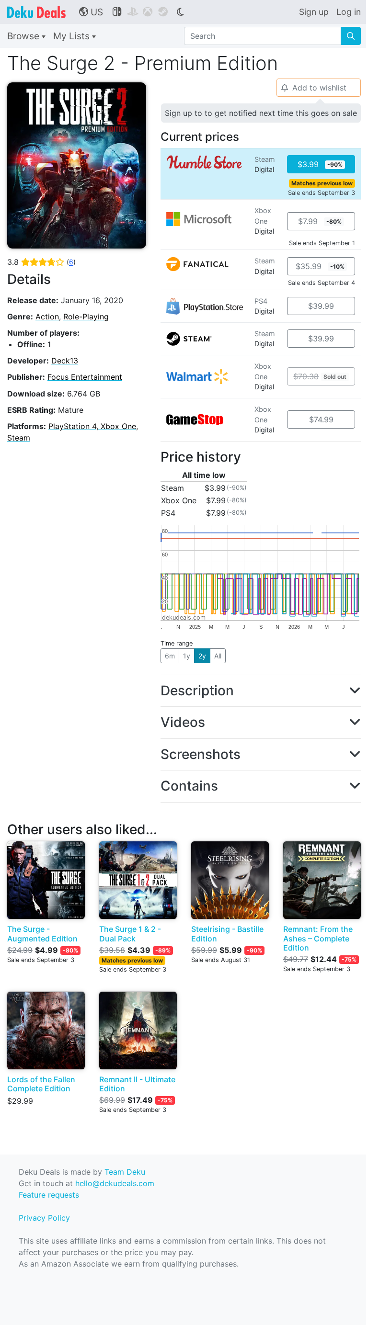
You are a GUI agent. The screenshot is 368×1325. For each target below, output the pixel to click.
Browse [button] (24, 36)
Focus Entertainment (84, 377)
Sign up (314, 12)
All (217, 656)
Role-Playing (86, 316)
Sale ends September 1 (322, 243)
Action (47, 316)
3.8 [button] (41, 262)
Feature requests (49, 1195)
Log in (348, 12)
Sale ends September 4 (321, 282)
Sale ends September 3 (321, 192)
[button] (261, 691)
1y (186, 656)
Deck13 (64, 360)
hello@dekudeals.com (114, 1183)
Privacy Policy (44, 1218)
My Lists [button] (72, 36)
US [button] (91, 12)
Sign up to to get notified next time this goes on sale (261, 113)
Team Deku (124, 1172)
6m (170, 656)
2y (202, 656)
